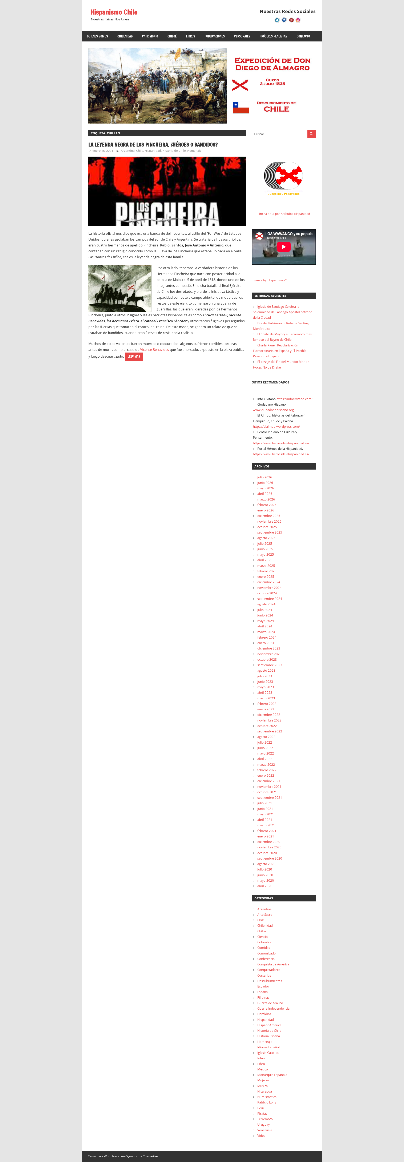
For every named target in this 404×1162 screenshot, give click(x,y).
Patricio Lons (266, 1102)
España (262, 992)
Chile (139, 151)
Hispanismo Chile (113, 12)
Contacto (303, 36)
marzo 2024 (266, 632)
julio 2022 (264, 742)
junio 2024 (265, 615)
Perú (260, 1108)
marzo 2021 (266, 825)
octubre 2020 (267, 853)
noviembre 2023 (269, 654)
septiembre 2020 (269, 858)
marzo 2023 (266, 698)
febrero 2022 (266, 770)
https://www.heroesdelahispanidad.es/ (281, 443)
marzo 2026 (266, 499)
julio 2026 (264, 477)
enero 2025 (265, 576)
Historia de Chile (174, 151)
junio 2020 (265, 875)
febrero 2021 (266, 831)
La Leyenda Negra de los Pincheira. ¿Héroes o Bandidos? (153, 144)
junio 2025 (265, 549)
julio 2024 (264, 610)
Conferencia (266, 959)
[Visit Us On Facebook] (284, 22)
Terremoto (265, 1119)
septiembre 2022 (269, 731)
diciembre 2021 (268, 781)
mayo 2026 (265, 488)
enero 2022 (265, 775)
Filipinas (263, 997)
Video (261, 1135)
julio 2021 (264, 803)
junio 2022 (265, 748)
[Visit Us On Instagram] (298, 22)
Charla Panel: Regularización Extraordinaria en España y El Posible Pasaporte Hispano (279, 350)
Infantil (262, 1058)
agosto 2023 (266, 670)
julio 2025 (264, 543)
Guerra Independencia (273, 1008)
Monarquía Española (272, 1075)
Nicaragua (264, 1091)
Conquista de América (273, 964)
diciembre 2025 (268, 516)
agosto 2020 (266, 864)
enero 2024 (265, 643)
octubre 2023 (267, 659)
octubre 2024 (267, 593)
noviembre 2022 (269, 720)
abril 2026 (264, 493)
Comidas (263, 947)
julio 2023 (264, 676)
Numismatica (266, 1097)
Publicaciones (215, 36)
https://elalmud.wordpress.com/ (276, 426)
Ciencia (262, 936)
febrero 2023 (266, 703)
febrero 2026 (266, 505)
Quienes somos (97, 36)
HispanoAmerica (269, 1025)
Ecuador (263, 986)
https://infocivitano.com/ (294, 399)
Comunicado (266, 953)
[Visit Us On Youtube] (291, 22)
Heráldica (264, 1014)
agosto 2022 (266, 737)
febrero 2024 (266, 637)
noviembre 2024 (269, 588)
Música (262, 1086)
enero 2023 (265, 709)
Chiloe (261, 931)
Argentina (128, 151)
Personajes (242, 36)
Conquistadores (268, 970)
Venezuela (264, 1130)
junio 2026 (265, 483)
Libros (190, 36)
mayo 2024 (265, 621)
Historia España (268, 1036)
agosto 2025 (266, 538)
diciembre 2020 (268, 842)
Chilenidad (125, 36)
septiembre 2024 (269, 598)
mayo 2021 (265, 814)
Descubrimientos (269, 981)
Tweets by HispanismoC (269, 280)
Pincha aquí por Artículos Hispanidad (284, 214)
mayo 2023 (265, 687)
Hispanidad (153, 151)
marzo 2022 (266, 764)
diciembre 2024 (268, 582)
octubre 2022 (267, 726)
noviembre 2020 (269, 847)
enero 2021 (265, 836)
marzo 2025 (266, 565)
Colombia (264, 942)
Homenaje (194, 151)
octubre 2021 (267, 792)
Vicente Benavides (154, 349)
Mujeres (263, 1080)
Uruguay (263, 1124)
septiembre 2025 (269, 532)
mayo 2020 (265, 880)
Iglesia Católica (268, 1052)
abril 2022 (264, 759)
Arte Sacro (264, 914)
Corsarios (264, 975)
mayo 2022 (265, 753)
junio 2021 (265, 809)
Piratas (262, 1113)
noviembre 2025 (269, 521)
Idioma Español (268, 1047)
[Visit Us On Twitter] (277, 22)
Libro (261, 1064)
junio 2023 (265, 681)
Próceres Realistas (273, 36)
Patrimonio (150, 36)
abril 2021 (264, 819)
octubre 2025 (267, 527)
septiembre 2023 (269, 665)
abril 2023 (264, 692)
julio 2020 (264, 869)
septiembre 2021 (269, 797)
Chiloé (172, 36)
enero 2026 (265, 510)
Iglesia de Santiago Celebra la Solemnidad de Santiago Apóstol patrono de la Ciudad (282, 312)
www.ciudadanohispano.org (273, 410)
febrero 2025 (266, 571)
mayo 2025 (265, 554)
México (262, 1069)
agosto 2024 (266, 604)
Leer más (134, 356)
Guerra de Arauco (270, 1003)
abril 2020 (264, 886)
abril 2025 (264, 560)
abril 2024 (264, 626)
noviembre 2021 (269, 786)
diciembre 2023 (268, 648)
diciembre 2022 (268, 714)
